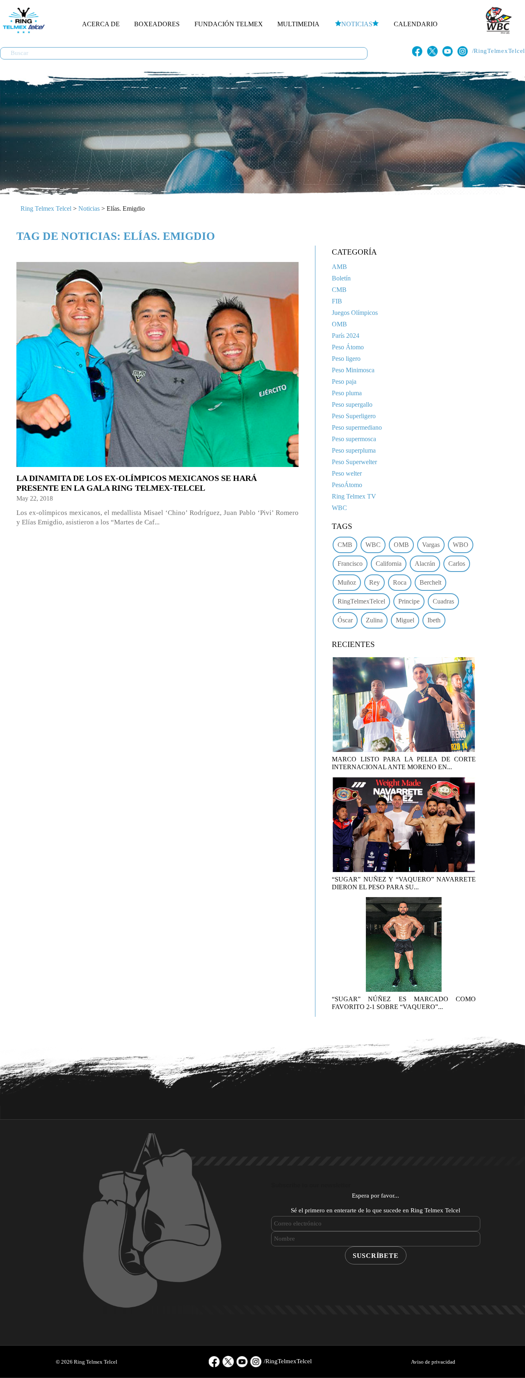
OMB (339, 324)
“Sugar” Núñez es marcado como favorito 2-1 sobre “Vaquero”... (404, 1002)
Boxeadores (157, 23)
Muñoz (347, 582)
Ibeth (434, 620)
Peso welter (347, 473)
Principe (409, 601)
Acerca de (101, 23)
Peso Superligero (354, 415)
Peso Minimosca (353, 370)
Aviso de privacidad (433, 1362)
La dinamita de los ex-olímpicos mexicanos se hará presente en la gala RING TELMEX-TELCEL (136, 483)
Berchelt (430, 582)
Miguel (405, 620)
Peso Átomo (348, 347)
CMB (339, 289)
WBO (460, 544)
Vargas (431, 544)
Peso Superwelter (354, 461)
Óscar (345, 620)
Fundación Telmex (228, 23)
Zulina (374, 620)
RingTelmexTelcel (361, 601)
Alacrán (425, 563)
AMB (339, 266)
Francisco (350, 563)
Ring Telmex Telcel (46, 208)
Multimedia (298, 23)
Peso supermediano (357, 427)
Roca (399, 582)
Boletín (341, 278)
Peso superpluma (354, 450)
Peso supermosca (354, 438)
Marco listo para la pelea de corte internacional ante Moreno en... (404, 763)
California (389, 563)
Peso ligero (346, 358)
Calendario (416, 23)
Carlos (456, 563)
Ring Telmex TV (354, 496)
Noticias (356, 23)
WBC (339, 507)
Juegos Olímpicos (355, 312)
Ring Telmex (22, 20)
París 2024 (345, 335)
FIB (337, 301)
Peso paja (344, 381)
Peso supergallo (352, 404)
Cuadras (443, 601)
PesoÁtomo (347, 484)
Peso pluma (347, 392)
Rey (374, 582)
